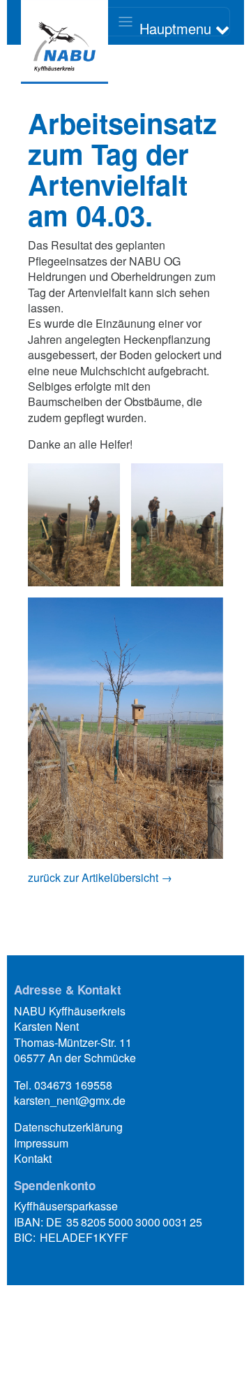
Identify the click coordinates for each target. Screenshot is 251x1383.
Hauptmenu (177, 27)
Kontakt (33, 1158)
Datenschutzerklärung (68, 1127)
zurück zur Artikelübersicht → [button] (100, 877)
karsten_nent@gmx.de (70, 1100)
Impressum (41, 1143)
